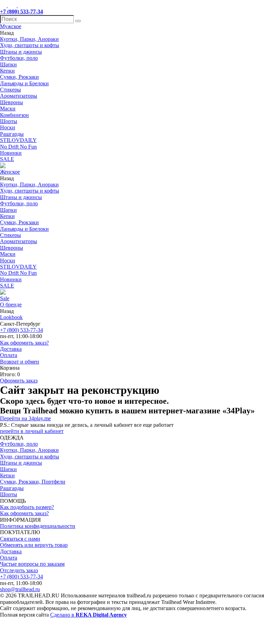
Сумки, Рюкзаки (19, 77)
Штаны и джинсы (21, 52)
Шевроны (11, 102)
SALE (7, 159)
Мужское (10, 26)
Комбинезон (14, 115)
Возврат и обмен (19, 362)
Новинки (11, 153)
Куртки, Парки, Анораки (29, 39)
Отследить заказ (19, 570)
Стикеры (10, 90)
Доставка (11, 349)
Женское (10, 172)
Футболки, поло (19, 58)
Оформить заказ (18, 380)
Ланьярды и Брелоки (24, 83)
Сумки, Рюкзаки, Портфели (32, 482)
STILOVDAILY (18, 140)
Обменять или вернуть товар (34, 545)
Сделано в (88, 615)
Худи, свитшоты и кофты (29, 45)
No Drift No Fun (18, 147)
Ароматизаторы (18, 96)
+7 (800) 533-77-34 (21, 330)
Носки (7, 127)
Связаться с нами (20, 539)
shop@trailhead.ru (20, 589)
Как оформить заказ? (24, 343)
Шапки (8, 64)
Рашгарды (12, 134)
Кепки (7, 71)
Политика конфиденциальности (37, 526)
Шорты (8, 121)
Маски (7, 108)
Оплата (8, 355)
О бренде (11, 304)
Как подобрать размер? (27, 507)
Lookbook (11, 317)
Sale (4, 298)
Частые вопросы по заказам (32, 564)
